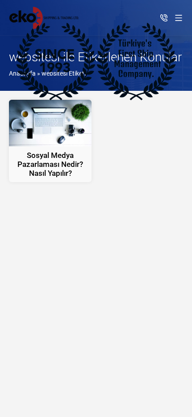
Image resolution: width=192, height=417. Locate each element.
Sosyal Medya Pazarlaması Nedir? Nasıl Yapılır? (50, 164)
